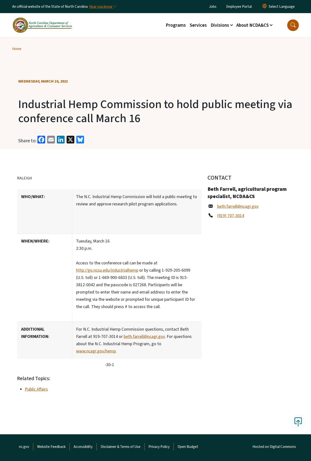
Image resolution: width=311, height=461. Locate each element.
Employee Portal (239, 6)
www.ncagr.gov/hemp (96, 351)
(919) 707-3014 (230, 216)
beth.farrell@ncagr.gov (144, 337)
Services (198, 25)
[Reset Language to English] (264, 6)
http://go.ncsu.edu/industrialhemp (107, 270)
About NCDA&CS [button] (252, 25)
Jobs (212, 6)
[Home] (42, 19)
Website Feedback (51, 446)
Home (16, 48)
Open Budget (188, 446)
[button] (293, 25)
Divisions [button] (220, 25)
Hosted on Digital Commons (274, 446)
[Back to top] (298, 421)
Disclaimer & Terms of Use (120, 446)
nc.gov (24, 446)
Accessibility (83, 446)
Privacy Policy (159, 446)
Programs (176, 25)
